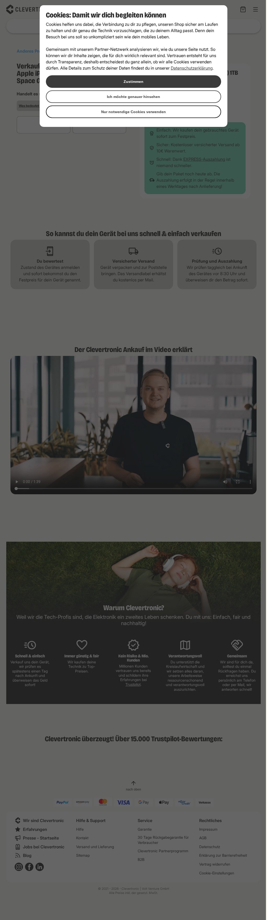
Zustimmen (133, 81)
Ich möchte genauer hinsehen (133, 97)
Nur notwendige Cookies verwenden (133, 112)
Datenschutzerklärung (192, 68)
